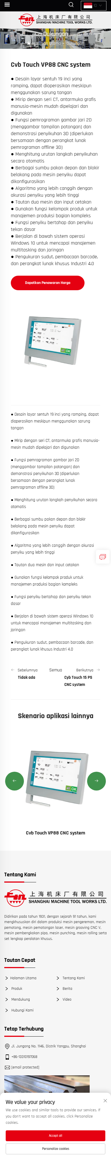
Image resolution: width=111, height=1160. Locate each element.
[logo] (55, 898)
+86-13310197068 (24, 1056)
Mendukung (20, 999)
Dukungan (75, 43)
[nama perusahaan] (55, 20)
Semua (55, 670)
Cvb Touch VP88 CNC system (55, 833)
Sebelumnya (28, 670)
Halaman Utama (46, 43)
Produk (16, 988)
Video (66, 999)
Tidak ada (26, 677)
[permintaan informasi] (103, 557)
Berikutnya (84, 670)
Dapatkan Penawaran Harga (47, 282)
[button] (14, 781)
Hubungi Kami (22, 1010)
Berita (66, 988)
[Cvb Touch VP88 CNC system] (55, 779)
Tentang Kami (73, 978)
